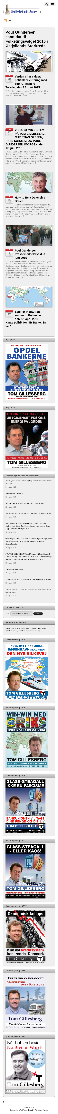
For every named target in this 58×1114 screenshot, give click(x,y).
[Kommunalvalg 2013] (25, 832)
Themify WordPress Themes (38, 1110)
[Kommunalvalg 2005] (25, 1093)
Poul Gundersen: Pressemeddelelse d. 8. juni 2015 (30, 254)
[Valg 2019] (26, 399)
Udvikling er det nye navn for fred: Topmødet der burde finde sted (28, 513)
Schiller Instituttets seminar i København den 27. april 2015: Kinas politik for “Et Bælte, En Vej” (25, 319)
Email (7, 613)
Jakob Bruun (9, 628)
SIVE (28, 1107)
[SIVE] (22, 15)
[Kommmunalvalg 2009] (25, 963)
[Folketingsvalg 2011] (25, 898)
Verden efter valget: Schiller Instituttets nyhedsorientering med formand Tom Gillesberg (25, 629)
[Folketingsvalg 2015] (26, 767)
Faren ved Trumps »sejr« (14, 569)
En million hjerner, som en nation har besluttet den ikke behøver (28, 579)
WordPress (23, 1110)
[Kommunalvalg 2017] (26, 699)
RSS (9, 20)
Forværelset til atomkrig (14, 493)
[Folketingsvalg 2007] (25, 1028)
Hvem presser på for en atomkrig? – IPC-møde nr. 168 (24, 503)
